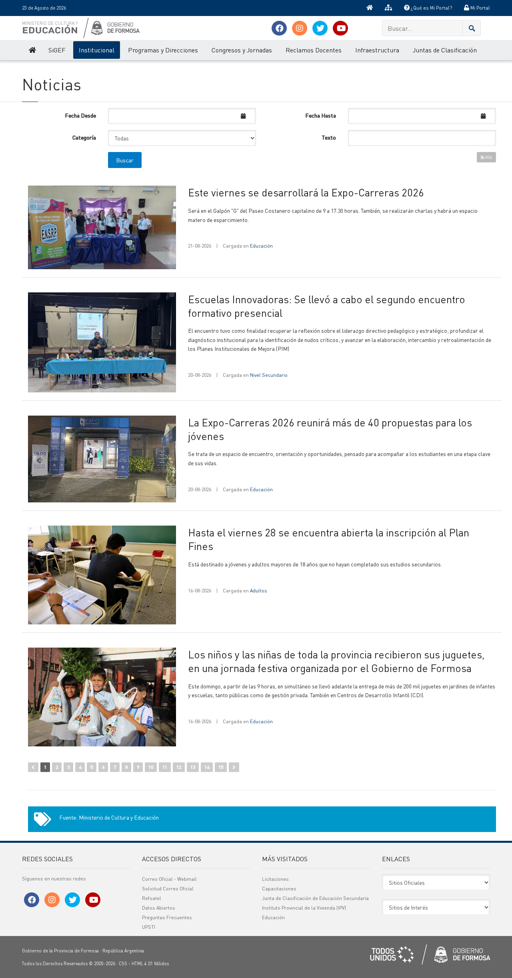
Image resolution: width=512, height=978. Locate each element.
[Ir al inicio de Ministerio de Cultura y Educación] (31, 50)
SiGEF (56, 50)
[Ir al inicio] (369, 8)
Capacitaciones (279, 889)
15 (220, 767)
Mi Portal (479, 8)
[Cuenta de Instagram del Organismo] (299, 28)
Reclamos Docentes (314, 50)
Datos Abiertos (158, 908)
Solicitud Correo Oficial (168, 889)
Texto (329, 137)
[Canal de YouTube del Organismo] (340, 28)
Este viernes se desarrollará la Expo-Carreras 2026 (306, 192)
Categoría (84, 137)
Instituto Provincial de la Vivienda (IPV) (304, 908)
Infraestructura (377, 50)
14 (206, 767)
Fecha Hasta (320, 115)
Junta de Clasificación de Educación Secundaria (315, 898)
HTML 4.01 (142, 963)
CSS (123, 963)
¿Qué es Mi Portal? (431, 8)
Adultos (258, 591)
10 (150, 767)
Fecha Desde (80, 115)
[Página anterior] (33, 767)
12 (178, 767)
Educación (261, 246)
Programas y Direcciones (163, 50)
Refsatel (151, 898)
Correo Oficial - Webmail (169, 879)
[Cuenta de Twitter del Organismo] (320, 28)
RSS (488, 157)
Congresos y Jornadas (242, 50)
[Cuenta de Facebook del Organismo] (279, 28)
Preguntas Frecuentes (167, 917)
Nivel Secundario (269, 375)
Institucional (96, 50)
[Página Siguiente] (234, 767)
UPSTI (148, 927)
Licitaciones (275, 879)
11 (164, 767)
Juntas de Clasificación (445, 50)
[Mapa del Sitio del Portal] (388, 8)
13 (192, 767)
